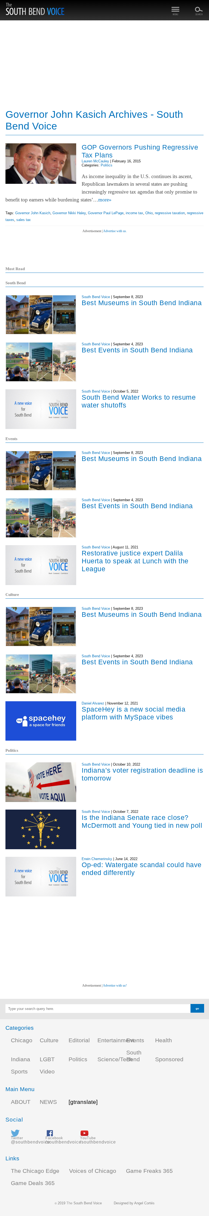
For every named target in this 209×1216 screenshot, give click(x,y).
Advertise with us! (115, 985)
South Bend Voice (96, 297)
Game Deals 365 (33, 1183)
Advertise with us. (115, 231)
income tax (134, 213)
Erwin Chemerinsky (97, 859)
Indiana (20, 1059)
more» (105, 200)
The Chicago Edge (35, 1171)
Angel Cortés (144, 1203)
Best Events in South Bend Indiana (137, 350)
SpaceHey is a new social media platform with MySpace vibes (133, 713)
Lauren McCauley (95, 161)
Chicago (21, 1040)
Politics (106, 165)
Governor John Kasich (32, 213)
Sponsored (169, 1059)
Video (47, 1071)
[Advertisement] (104, 65)
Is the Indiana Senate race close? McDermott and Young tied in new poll (142, 821)
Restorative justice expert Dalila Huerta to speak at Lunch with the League (135, 561)
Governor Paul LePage (106, 213)
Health (163, 1040)
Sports (19, 1071)
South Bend (134, 1056)
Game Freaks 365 (149, 1171)
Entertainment (115, 1040)
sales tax (23, 220)
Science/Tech (115, 1059)
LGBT (47, 1059)
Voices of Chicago (92, 1171)
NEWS (48, 1102)
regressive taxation (170, 213)
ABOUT (20, 1102)
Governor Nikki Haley (69, 213)
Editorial (79, 1040)
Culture (49, 1040)
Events (135, 1040)
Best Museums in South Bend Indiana (142, 303)
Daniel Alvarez (93, 703)
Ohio (149, 213)
